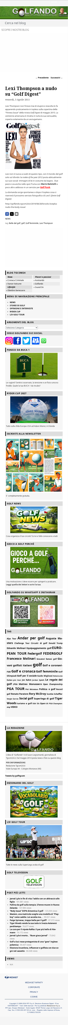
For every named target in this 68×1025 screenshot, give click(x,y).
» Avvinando (39, 280)
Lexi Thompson (46, 223)
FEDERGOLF (52, 653)
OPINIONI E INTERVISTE (21, 308)
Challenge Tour (22, 643)
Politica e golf (47, 689)
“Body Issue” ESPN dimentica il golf (26, 911)
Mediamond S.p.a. (53, 1006)
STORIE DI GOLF (17, 305)
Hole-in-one (57, 676)
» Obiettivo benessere (15, 290)
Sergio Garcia (13, 699)
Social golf (26, 698)
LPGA (15, 684)
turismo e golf (24, 703)
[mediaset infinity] (12, 977)
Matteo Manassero (30, 684)
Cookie (34, 997)
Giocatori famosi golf (47, 659)
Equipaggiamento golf (39, 648)
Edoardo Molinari (16, 648)
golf (23, 223)
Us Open (41, 703)
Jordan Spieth (38, 680)
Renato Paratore (19, 693)
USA (34, 703)
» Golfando (38, 283)
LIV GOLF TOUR (17, 314)
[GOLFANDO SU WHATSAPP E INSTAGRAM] (34, 611)
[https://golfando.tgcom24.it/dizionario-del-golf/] (34, 801)
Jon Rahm (26, 680)
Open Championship (52, 684)
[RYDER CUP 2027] (34, 410)
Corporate (34, 987)
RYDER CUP (15, 311)
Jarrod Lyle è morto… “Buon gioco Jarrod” (29, 935)
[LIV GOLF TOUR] (34, 861)
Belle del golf (14, 223)
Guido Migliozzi (45, 676)
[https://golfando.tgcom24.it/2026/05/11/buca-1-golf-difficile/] (34, 366)
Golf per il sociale (27, 675)
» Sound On (39, 287)
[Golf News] (34, 520)
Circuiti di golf (39, 643)
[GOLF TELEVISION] (34, 882)
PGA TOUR (15, 688)
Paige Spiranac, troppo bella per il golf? (28, 920)
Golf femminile (32, 223)
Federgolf (35, 653)
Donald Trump (56, 643)
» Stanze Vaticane (13, 283)
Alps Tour (11, 638)
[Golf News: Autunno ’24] (34, 465)
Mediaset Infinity (34, 982)
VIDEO (14, 706)
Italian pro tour (14, 680)
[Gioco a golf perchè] (34, 562)
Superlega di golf (44, 698)
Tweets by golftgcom (15, 775)
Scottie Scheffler (54, 694)
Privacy (34, 992)
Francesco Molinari (21, 659)
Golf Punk (45, 187)
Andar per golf (31, 638)
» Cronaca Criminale (15, 280)
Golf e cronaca (23, 671)
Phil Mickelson (31, 689)
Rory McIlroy (37, 693)
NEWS (8, 218)
